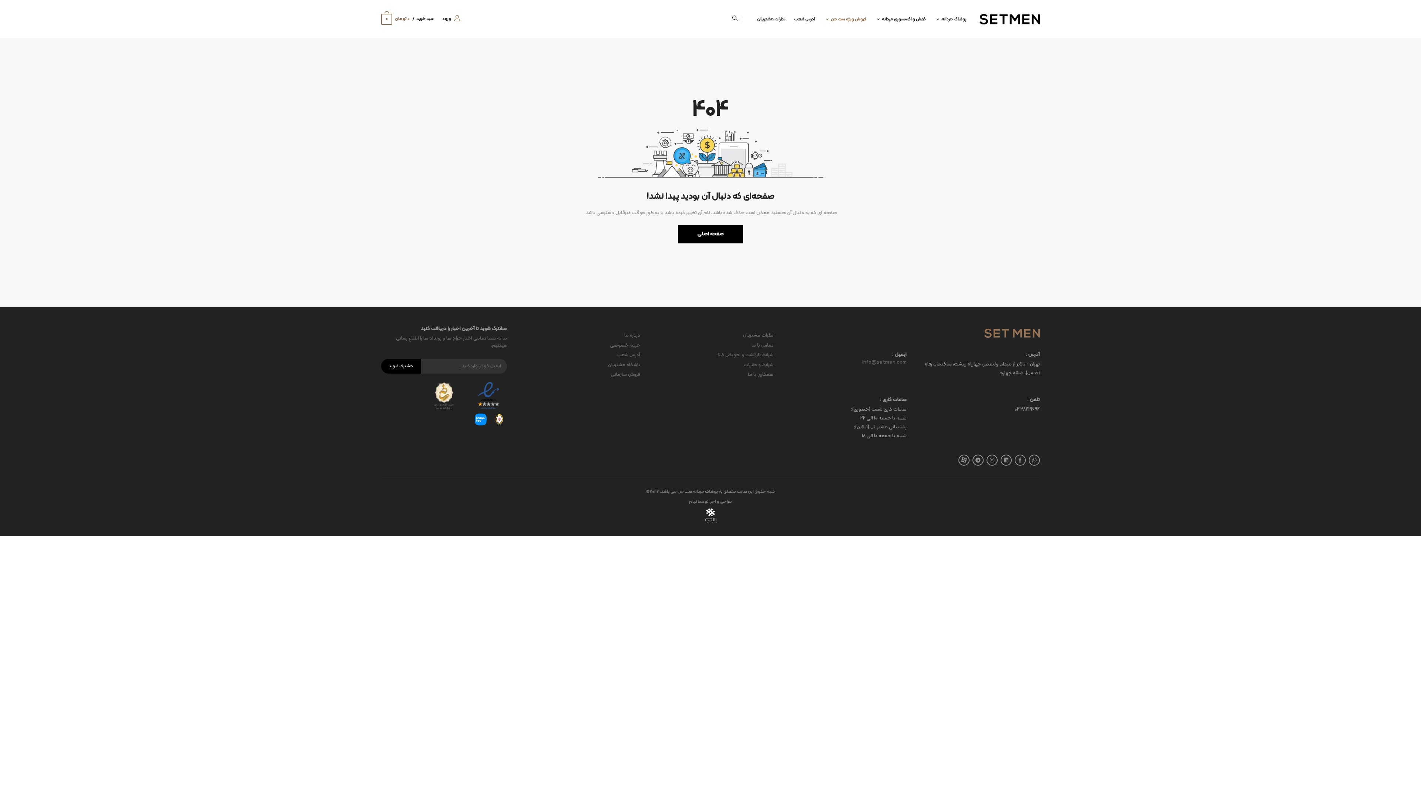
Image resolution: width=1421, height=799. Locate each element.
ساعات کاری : (893, 400)
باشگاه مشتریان (624, 365)
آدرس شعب (804, 19)
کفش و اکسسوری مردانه (904, 19)
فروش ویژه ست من (848, 19)
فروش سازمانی (625, 374)
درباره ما (632, 335)
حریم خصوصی (625, 345)
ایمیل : (899, 355)
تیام (693, 501)
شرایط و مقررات (758, 365)
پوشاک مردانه (954, 19)
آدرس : (1033, 355)
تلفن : (1033, 400)
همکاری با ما (760, 374)
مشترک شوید (401, 366)
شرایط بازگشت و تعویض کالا (745, 355)
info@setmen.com (884, 362)
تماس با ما (762, 345)
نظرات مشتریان (771, 19)
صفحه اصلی (711, 234)
